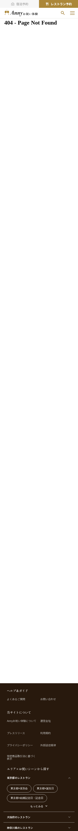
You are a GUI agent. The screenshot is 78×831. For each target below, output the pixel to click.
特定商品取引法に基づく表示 (21, 757)
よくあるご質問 (16, 699)
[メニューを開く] (72, 13)
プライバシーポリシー (20, 745)
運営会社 (45, 721)
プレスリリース (16, 733)
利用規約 (45, 733)
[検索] (63, 13)
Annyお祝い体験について (21, 721)
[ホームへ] (21, 13)
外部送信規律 (48, 745)
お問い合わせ (48, 699)
